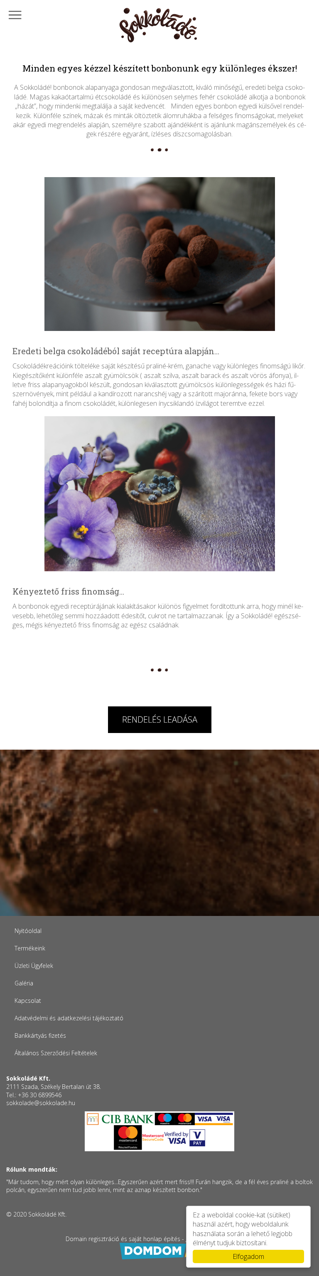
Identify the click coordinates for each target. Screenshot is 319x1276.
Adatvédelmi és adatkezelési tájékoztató (69, 1018)
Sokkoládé (159, 26)
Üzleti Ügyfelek (34, 966)
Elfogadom (248, 1256)
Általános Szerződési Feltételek (56, 1053)
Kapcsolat (28, 1001)
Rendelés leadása (159, 719)
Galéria (24, 983)
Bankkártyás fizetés (40, 1035)
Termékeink (30, 948)
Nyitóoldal (28, 931)
